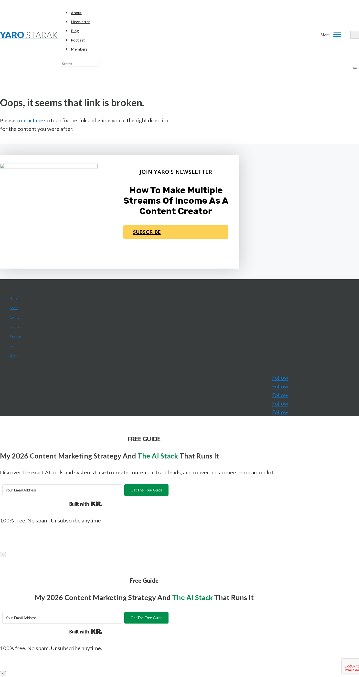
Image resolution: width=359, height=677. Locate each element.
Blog (75, 30)
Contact (15, 317)
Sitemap (15, 337)
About (76, 12)
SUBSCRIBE (147, 232)
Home (14, 298)
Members (79, 49)
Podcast (78, 40)
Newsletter (80, 21)
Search (14, 346)
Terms (14, 356)
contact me (30, 120)
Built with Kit (85, 504)
